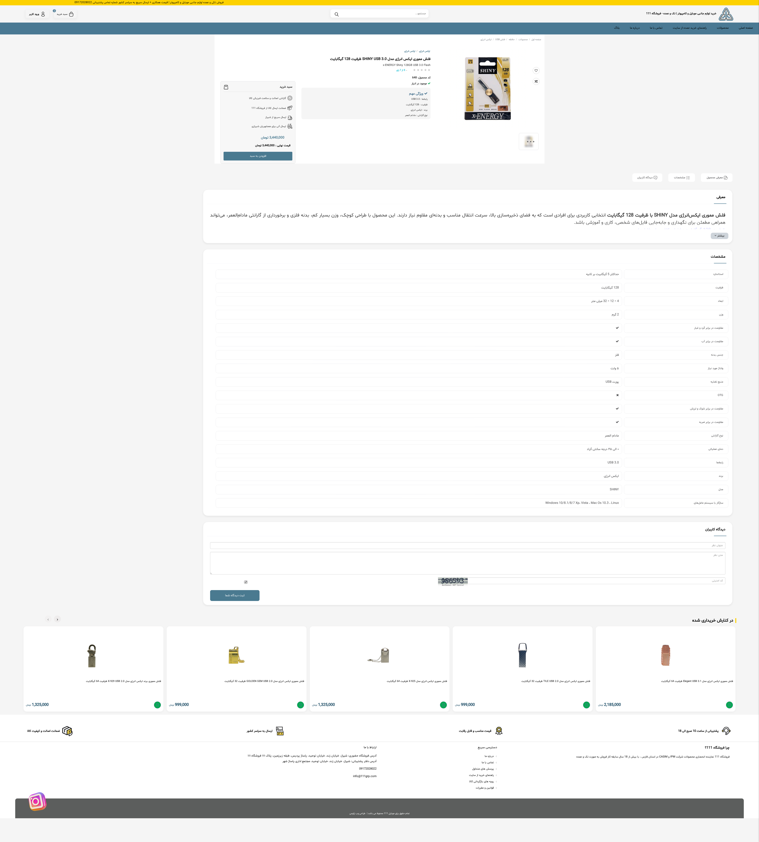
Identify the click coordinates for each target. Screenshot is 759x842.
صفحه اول (536, 39)
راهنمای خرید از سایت (482, 775)
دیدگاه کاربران (645, 177)
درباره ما (635, 28)
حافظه (513, 39)
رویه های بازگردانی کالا (482, 781)
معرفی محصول (715, 177)
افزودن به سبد (258, 156)
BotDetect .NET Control (453, 585)
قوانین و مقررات (485, 788)
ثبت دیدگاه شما (235, 595)
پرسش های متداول (483, 769)
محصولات (723, 28)
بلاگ (617, 28)
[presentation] (57, 618)
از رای (400, 70)
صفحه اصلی (746, 28)
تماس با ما (656, 28)
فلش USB (501, 39)
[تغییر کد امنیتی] (245, 582)
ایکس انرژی (487, 39)
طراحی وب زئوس (357, 813)
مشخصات (679, 177)
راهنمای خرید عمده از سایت (690, 28)
